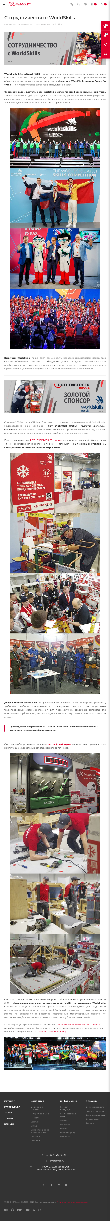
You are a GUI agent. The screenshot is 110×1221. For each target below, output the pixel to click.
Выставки (35, 1122)
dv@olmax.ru (57, 1160)
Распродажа (12, 1107)
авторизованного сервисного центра (79, 1024)
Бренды (9, 1124)
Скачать (90, 1123)
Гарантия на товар (95, 1111)
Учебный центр (67, 1133)
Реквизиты (36, 1141)
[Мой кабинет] (85, 4)
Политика (65, 1137)
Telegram (51, 1185)
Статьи (63, 1120)
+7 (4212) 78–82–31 (56, 1155)
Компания (37, 1101)
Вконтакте (44, 1185)
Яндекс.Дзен (66, 1185)
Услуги (8, 1118)
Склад (34, 1126)
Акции (8, 1112)
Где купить (65, 1124)
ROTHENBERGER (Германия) (46, 440)
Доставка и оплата (95, 1107)
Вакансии (36, 1137)
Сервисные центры (95, 1115)
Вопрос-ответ (92, 1119)
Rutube (59, 1185)
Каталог (9, 1101)
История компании (40, 1114)
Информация (68, 1101)
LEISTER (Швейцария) (58, 744)
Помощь (91, 1101)
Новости (35, 1118)
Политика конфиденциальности (72, 1202)
